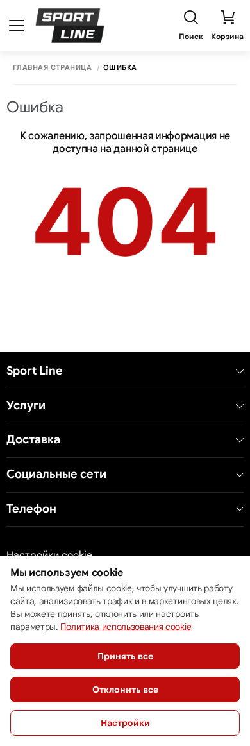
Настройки (125, 723)
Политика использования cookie (125, 626)
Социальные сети (56, 474)
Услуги (26, 405)
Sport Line (34, 371)
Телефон (31, 509)
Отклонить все (125, 689)
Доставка (33, 439)
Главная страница (52, 67)
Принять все (125, 656)
